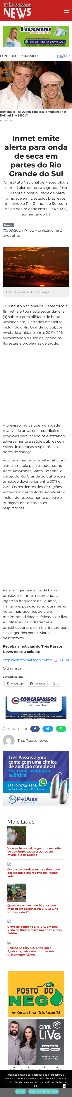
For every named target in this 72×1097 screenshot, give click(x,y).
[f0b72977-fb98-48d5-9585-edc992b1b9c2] (36, 995)
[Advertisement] (36, 385)
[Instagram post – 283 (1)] (36, 1046)
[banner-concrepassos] (36, 708)
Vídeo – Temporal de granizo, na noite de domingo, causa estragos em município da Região (34, 852)
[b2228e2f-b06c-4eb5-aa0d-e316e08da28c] (36, 37)
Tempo (8, 225)
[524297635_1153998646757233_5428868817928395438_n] (36, 779)
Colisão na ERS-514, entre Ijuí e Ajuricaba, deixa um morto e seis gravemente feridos (30, 951)
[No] (67, 1083)
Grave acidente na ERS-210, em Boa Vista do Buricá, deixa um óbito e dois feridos (34, 930)
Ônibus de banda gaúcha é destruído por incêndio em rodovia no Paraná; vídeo (33, 873)
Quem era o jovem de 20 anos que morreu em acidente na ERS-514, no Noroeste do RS (32, 909)
